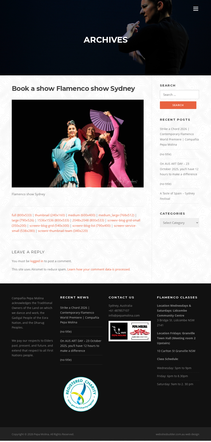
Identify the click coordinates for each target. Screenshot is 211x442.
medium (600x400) (81, 215)
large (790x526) (23, 220)
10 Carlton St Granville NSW (176, 351)
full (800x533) (22, 215)
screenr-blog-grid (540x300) (49, 225)
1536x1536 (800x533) (53, 220)
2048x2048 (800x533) (88, 220)
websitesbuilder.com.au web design (177, 434)
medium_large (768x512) (116, 215)
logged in (36, 261)
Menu (195, 9)
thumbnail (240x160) (50, 215)
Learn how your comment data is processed (98, 269)
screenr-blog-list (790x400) (91, 225)
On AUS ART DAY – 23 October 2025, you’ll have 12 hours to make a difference (179, 169)
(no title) (165, 154)
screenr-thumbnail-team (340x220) (63, 231)
